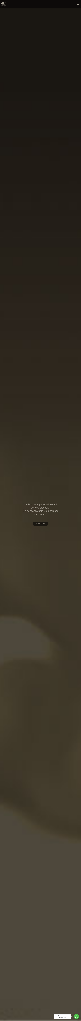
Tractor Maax (4, 4)
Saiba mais (40, 524)
